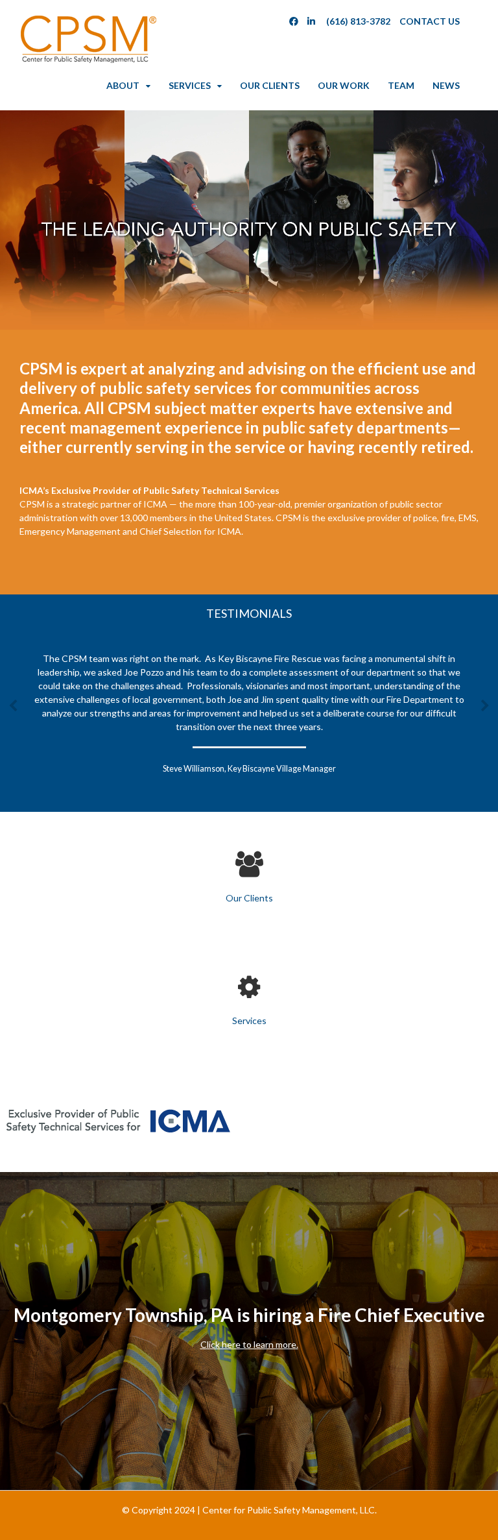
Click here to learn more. (249, 1344)
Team (401, 85)
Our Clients (270, 85)
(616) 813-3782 (358, 21)
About (122, 85)
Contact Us (429, 21)
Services (190, 85)
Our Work (344, 85)
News (446, 85)
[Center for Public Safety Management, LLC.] (87, 60)
